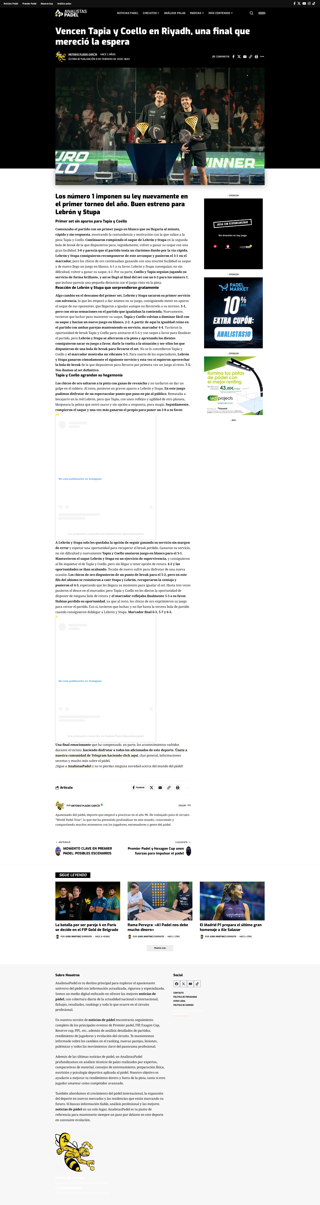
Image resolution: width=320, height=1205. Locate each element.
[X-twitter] (183, 983)
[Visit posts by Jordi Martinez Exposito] (57, 936)
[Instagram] (309, 3)
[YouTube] (304, 3)
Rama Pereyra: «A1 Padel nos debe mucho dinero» (158, 927)
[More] (262, 57)
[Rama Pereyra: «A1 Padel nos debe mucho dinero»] (160, 901)
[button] (251, 13)
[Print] (256, 57)
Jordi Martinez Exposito (78, 936)
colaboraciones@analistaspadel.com (82, 1193)
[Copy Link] (250, 57)
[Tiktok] (313, 3)
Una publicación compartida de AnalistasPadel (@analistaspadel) (106, 533)
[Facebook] (294, 3)
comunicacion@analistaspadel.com (81, 1183)
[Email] (244, 57)
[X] (298, 3)
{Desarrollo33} (181, 1014)
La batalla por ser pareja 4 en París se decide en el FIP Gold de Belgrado (86, 927)
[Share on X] (239, 57)
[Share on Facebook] (233, 57)
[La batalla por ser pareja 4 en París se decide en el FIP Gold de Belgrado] (87, 901)
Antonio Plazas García (82, 54)
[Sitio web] (189, 805)
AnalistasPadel (79, 766)
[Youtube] (190, 983)
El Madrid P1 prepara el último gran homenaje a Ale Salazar (231, 927)
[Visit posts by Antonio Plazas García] (60, 56)
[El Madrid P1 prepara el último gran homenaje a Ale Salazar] (232, 901)
